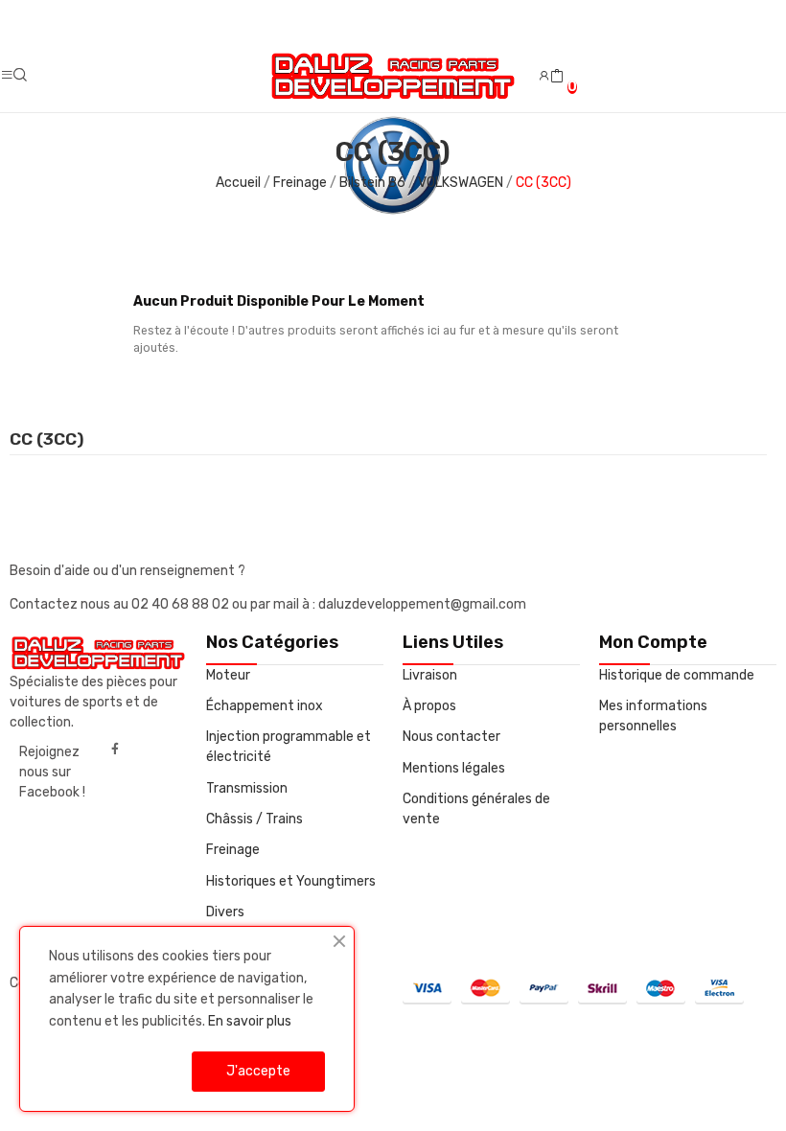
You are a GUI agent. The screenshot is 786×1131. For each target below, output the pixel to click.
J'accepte (258, 1071)
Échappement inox (264, 706)
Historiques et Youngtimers (291, 881)
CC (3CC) (47, 440)
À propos (429, 706)
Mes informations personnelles (653, 716)
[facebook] (115, 749)
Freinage (233, 850)
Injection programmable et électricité (288, 746)
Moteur (228, 675)
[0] (557, 76)
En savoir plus (249, 1021)
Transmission (247, 788)
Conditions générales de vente (476, 809)
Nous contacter (451, 736)
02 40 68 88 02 (181, 604)
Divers (225, 912)
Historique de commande (676, 675)
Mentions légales (454, 768)
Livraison (430, 675)
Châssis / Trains (254, 819)
